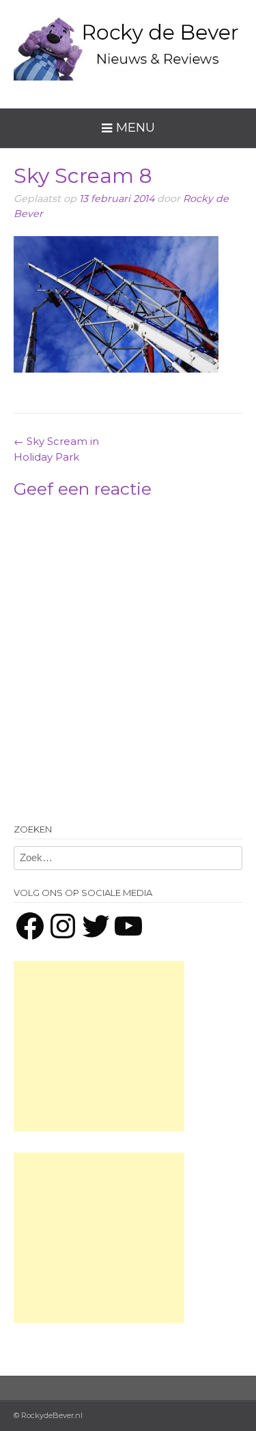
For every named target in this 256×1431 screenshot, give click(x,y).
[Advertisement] (99, 1046)
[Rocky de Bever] (128, 44)
